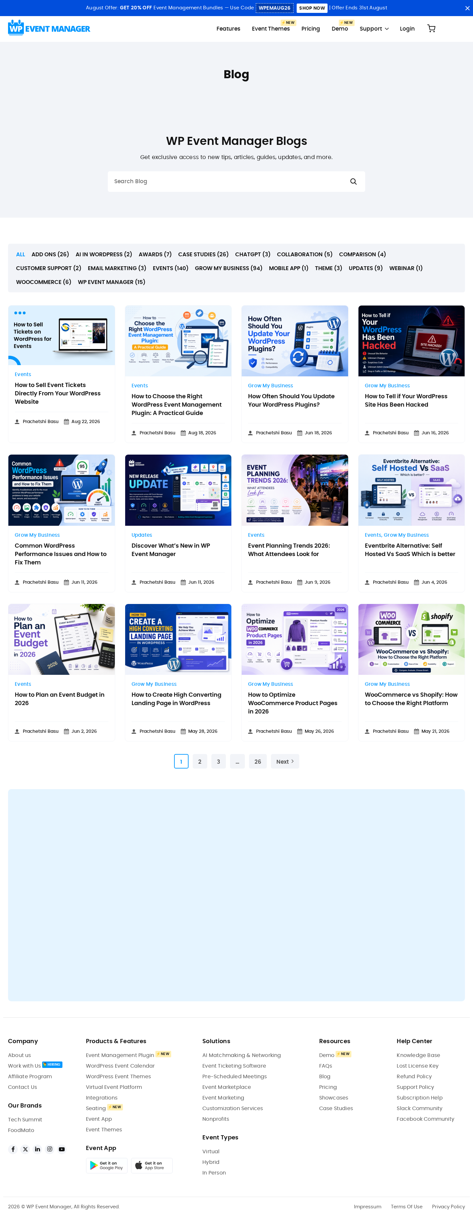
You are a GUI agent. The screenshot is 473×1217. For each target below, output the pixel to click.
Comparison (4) (362, 254)
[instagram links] (49, 1149)
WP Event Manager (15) (111, 282)
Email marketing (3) (117, 268)
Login (407, 29)
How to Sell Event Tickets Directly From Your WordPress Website (58, 393)
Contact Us (22, 1087)
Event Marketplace (226, 1087)
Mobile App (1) (289, 268)
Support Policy (415, 1087)
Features (228, 29)
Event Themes (271, 29)
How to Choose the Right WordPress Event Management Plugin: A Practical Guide (177, 405)
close (467, 8)
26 (258, 762)
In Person (214, 1172)
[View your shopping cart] (431, 28)
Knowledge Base (418, 1055)
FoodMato (21, 1130)
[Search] (353, 182)
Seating (96, 1108)
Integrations (101, 1097)
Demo (340, 29)
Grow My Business (270, 385)
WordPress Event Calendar (120, 1066)
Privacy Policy (448, 1206)
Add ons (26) (50, 254)
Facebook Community (425, 1119)
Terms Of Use (406, 1206)
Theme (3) (328, 268)
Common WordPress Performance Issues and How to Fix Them (61, 554)
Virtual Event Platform (114, 1087)
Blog (325, 1076)
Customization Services (232, 1108)
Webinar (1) (406, 268)
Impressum (367, 1206)
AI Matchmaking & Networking (241, 1055)
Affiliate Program (30, 1076)
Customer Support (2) (48, 268)
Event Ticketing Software (234, 1066)
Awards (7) (155, 254)
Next (282, 762)
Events (23, 374)
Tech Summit (25, 1119)
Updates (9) (366, 268)
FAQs (325, 1066)
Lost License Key (418, 1066)
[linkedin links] (37, 1149)
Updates (142, 535)
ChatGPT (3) (253, 254)
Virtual (210, 1151)
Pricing (310, 29)
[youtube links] (62, 1149)
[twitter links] (25, 1149)
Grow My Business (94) (229, 268)
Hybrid (210, 1162)
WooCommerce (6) (43, 282)
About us (19, 1055)
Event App (99, 1119)
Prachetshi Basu (41, 422)
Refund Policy (414, 1076)
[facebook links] (13, 1149)
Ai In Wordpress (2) (104, 254)
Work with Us (24, 1066)
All (20, 254)
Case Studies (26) (203, 254)
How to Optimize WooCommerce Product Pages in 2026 (293, 703)
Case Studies (336, 1108)
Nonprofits (215, 1119)
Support (371, 29)
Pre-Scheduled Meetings (234, 1076)
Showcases (333, 1097)
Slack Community (419, 1108)
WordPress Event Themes (118, 1076)
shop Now (312, 8)
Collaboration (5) (305, 254)
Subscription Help (419, 1097)
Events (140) (171, 268)
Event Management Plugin (120, 1055)
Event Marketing (223, 1097)
